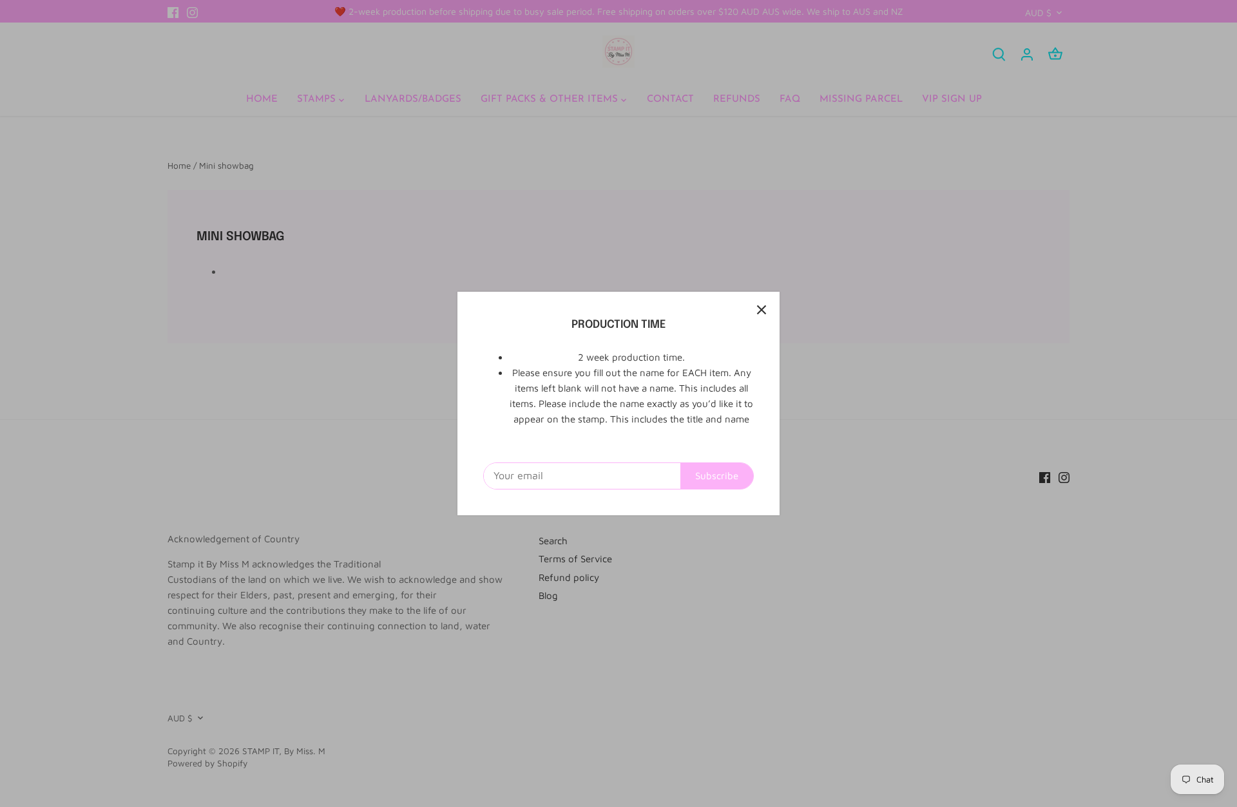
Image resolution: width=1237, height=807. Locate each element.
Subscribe (716, 475)
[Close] (761, 310)
